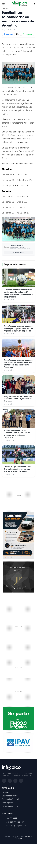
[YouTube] (21, 781)
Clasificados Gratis (9, 796)
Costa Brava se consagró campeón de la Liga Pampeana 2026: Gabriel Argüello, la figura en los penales (18, 328)
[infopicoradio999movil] (18, 718)
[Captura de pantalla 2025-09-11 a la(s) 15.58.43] (18, 577)
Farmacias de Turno (10, 806)
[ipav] (18, 743)
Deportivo (6, 8)
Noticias (5, 792)
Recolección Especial (10, 799)
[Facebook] (4, 781)
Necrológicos (7, 803)
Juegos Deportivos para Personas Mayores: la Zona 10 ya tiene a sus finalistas (18, 398)
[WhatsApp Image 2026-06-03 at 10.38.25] (18, 535)
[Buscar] (34, 3)
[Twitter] (15, 781)
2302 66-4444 (11, 818)
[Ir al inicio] (19, 3)
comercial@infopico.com (16, 826)
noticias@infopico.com (15, 822)
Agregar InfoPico (19, 252)
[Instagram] (10, 781)
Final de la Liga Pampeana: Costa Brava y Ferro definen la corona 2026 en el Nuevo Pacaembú (18, 469)
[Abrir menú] (3, 3)
